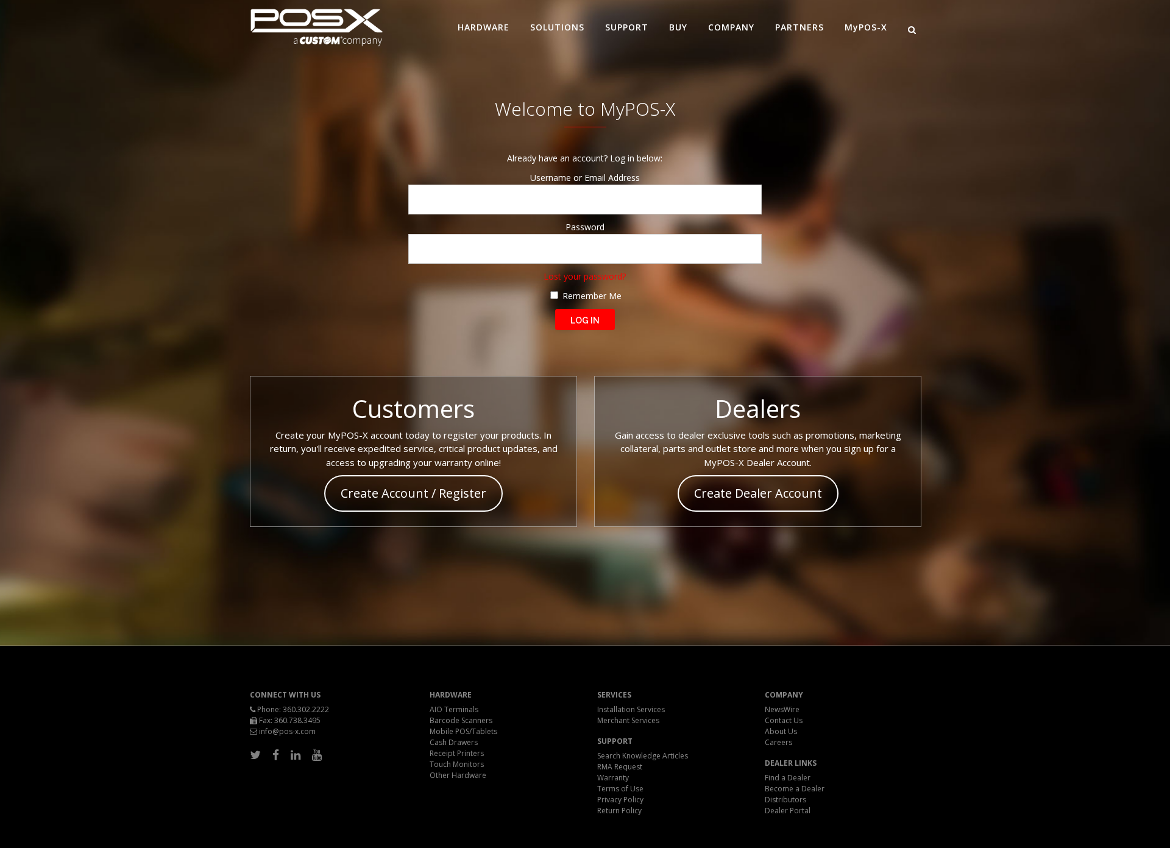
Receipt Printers (457, 753)
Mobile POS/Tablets (463, 731)
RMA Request (619, 766)
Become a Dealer (794, 788)
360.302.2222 (306, 709)
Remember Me (591, 296)
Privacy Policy (620, 799)
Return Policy (619, 810)
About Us (781, 731)
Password (585, 227)
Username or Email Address (585, 177)
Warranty (613, 777)
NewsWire (782, 709)
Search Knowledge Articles (642, 756)
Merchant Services (628, 720)
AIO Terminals (454, 709)
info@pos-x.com (287, 731)
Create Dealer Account (758, 493)
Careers (778, 742)
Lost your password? (585, 276)
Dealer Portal (787, 810)
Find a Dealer (787, 777)
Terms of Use (620, 788)
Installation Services (631, 709)
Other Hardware (458, 775)
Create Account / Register (413, 493)
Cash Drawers (454, 742)
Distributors (785, 799)
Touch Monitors (457, 764)
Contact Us (784, 720)
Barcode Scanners (461, 720)
